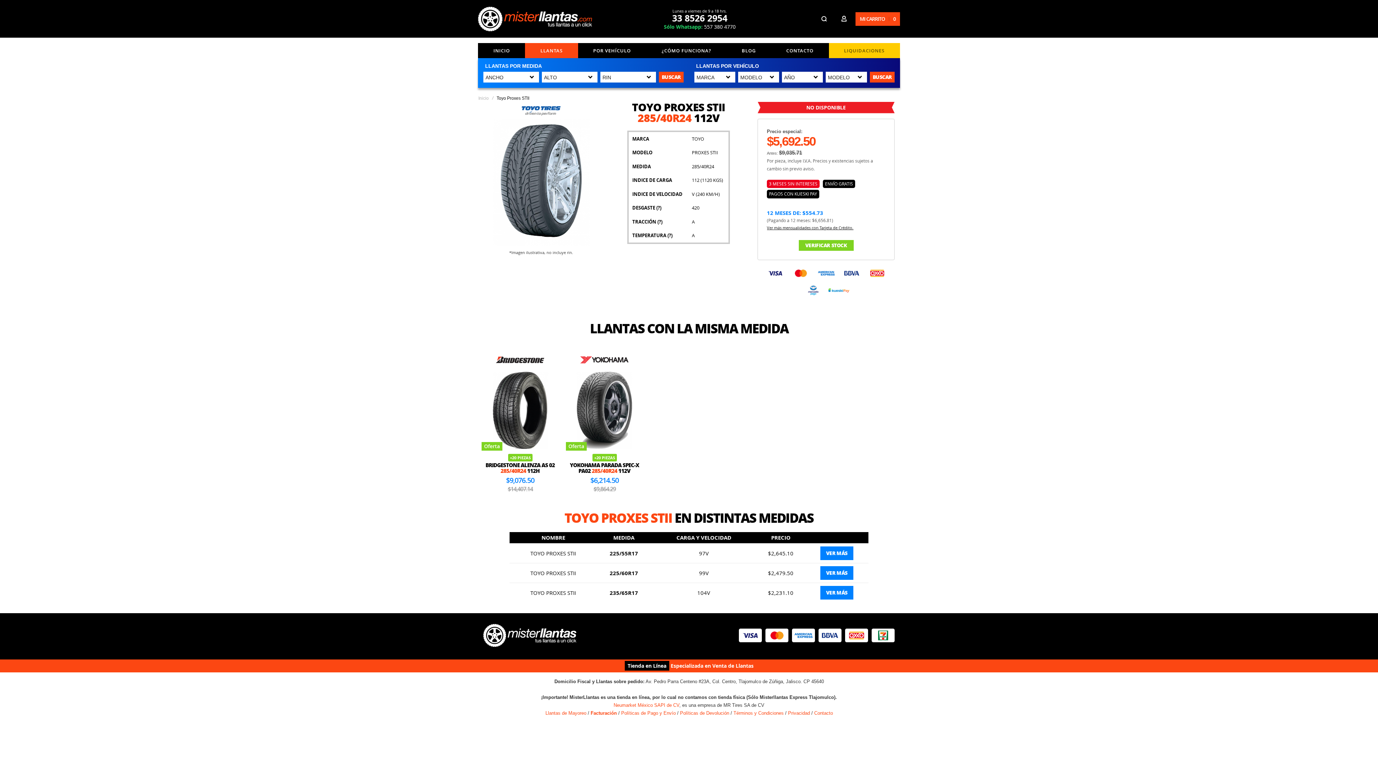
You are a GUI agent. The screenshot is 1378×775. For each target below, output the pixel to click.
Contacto (800, 50)
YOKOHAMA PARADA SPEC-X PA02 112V (604, 468)
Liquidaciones (864, 50)
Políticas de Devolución (704, 713)
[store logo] (535, 19)
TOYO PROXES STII (553, 553)
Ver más (837, 553)
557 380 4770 (700, 26)
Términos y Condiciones (758, 713)
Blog (749, 50)
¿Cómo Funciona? (686, 50)
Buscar (671, 77)
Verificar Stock (826, 245)
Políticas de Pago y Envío (648, 713)
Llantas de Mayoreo (565, 713)
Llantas (551, 50)
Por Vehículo (612, 50)
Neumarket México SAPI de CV (646, 705)
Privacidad (799, 713)
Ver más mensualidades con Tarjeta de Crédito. (810, 227)
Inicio (501, 50)
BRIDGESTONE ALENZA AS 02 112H (520, 468)
